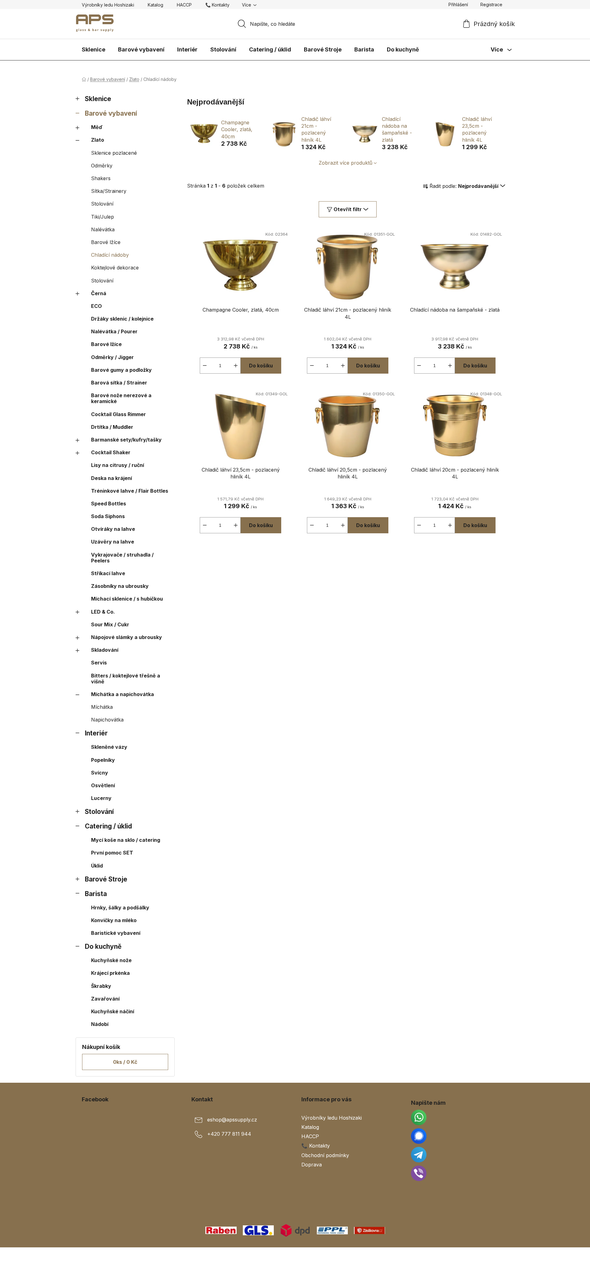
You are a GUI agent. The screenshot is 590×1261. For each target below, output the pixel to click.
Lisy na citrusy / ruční (117, 465)
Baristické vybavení (115, 933)
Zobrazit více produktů (345, 163)
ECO (96, 306)
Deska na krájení (111, 478)
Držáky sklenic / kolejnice (122, 319)
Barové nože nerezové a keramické (121, 398)
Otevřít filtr (348, 209)
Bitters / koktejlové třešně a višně (125, 679)
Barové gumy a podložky (121, 370)
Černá (98, 293)
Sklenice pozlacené (114, 153)
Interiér (96, 733)
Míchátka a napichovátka (122, 694)
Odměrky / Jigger (112, 357)
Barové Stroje (106, 879)
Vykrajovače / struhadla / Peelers (122, 558)
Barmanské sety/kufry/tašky (126, 440)
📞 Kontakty (217, 4)
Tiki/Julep (102, 217)
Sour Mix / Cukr (110, 624)
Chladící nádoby (110, 255)
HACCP (184, 4)
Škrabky (101, 986)
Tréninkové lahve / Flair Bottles (129, 491)
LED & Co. (103, 612)
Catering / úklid (108, 826)
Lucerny (101, 798)
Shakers (101, 178)
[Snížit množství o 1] (204, 365)
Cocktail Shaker (110, 452)
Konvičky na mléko (114, 920)
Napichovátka (107, 720)
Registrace (491, 4)
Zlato (97, 140)
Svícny (99, 773)
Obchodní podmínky (325, 1155)
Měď (97, 127)
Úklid (97, 866)
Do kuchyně (103, 946)
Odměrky (101, 165)
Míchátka (102, 707)
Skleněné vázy (109, 747)
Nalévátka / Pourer (114, 331)
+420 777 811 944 (229, 1134)
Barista (96, 894)
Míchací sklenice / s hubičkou (127, 599)
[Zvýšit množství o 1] (235, 365)
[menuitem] (93, 49)
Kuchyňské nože (111, 960)
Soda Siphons (108, 516)
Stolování (102, 204)
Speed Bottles (108, 503)
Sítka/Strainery (108, 191)
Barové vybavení (111, 113)
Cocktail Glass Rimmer (118, 414)
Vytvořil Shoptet (490, 1254)
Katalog (155, 4)
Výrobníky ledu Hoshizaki (108, 4)
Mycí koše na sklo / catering (125, 840)
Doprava (311, 1164)
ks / (125, 1062)
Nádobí (99, 1024)
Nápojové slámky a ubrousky (126, 637)
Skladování (104, 650)
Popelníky (103, 760)
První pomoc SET (112, 853)
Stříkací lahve (108, 573)
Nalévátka (103, 229)
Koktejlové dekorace (115, 267)
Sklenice (98, 99)
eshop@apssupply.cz (232, 1120)
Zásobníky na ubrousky (120, 586)
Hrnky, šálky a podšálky (120, 907)
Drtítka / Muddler (112, 427)
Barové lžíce (105, 242)
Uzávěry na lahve (112, 542)
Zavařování (105, 999)
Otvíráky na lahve (113, 529)
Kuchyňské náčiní (112, 1011)
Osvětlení (103, 785)
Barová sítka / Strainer (119, 383)
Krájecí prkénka (110, 973)
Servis (99, 662)
